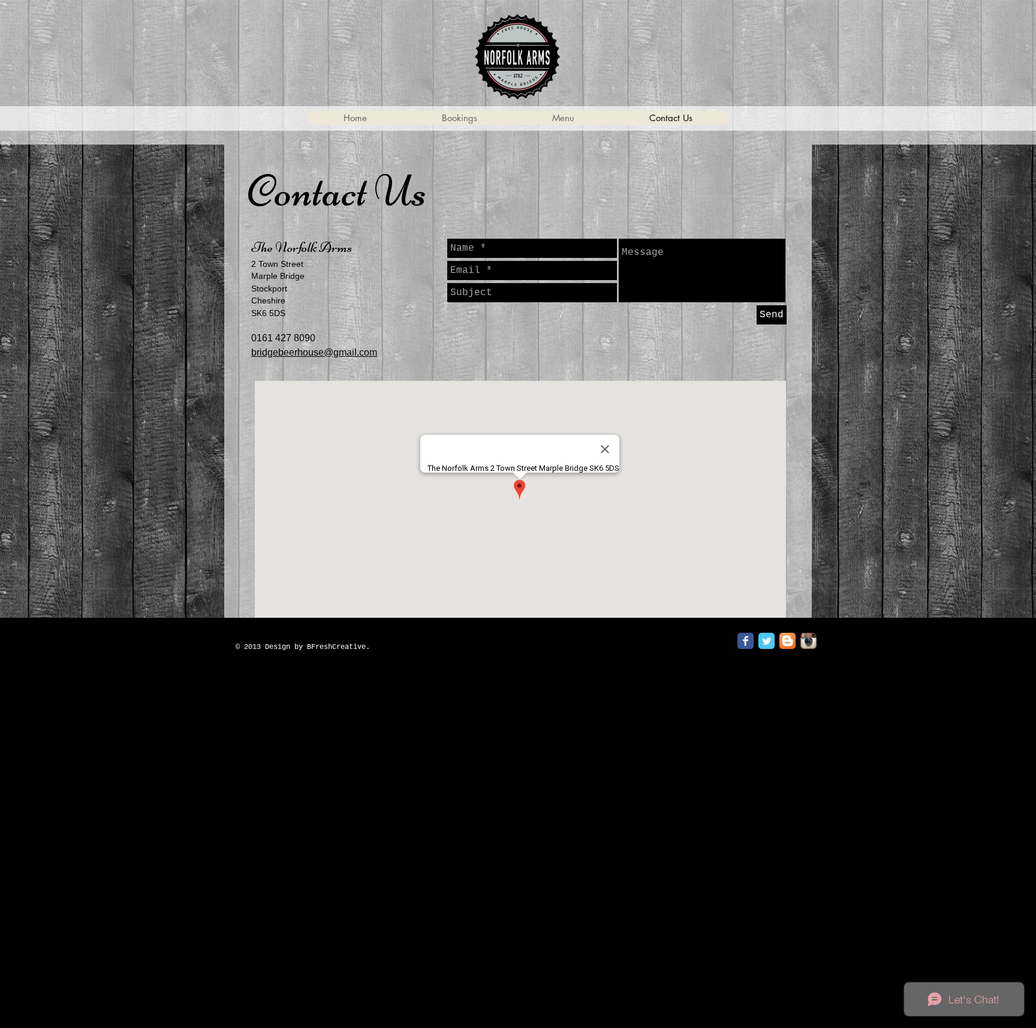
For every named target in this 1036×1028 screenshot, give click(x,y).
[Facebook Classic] (745, 641)
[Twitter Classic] (766, 641)
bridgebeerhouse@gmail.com (314, 352)
